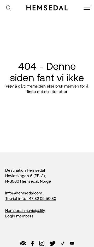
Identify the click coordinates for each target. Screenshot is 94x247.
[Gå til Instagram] (41, 243)
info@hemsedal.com (23, 193)
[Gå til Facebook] (32, 243)
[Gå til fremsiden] (47, 7)
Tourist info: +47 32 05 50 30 (30, 198)
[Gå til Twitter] (52, 243)
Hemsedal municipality (25, 210)
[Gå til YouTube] (72, 243)
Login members (19, 216)
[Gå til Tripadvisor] (23, 243)
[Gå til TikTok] (63, 243)
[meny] (87, 8)
